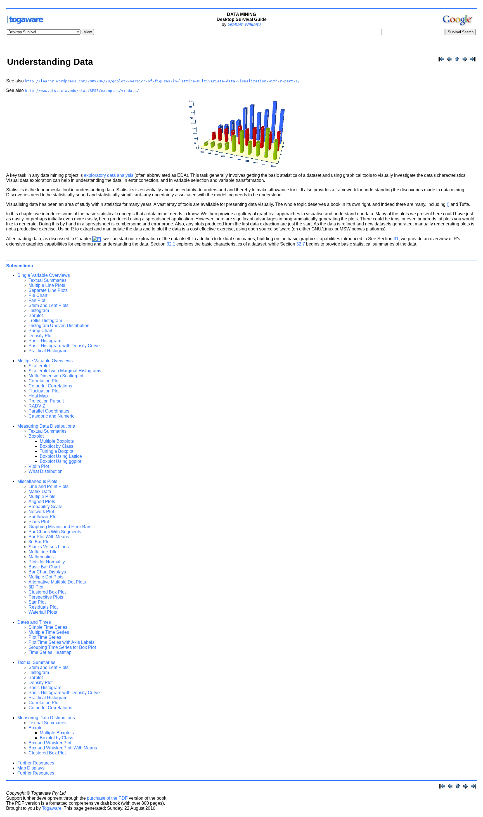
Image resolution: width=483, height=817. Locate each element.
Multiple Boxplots (57, 441)
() (448, 204)
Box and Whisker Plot (50, 742)
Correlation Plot (44, 380)
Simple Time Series (48, 627)
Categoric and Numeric (51, 416)
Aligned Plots (42, 501)
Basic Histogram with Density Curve (64, 345)
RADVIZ (37, 406)
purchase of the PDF (107, 798)
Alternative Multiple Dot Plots (57, 582)
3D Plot (36, 587)
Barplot (36, 315)
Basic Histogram (45, 340)
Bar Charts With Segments (55, 531)
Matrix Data (40, 491)
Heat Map (38, 396)
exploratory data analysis (108, 175)
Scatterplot (39, 365)
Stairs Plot (39, 521)
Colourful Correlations (50, 386)
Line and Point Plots (48, 486)
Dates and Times (34, 622)
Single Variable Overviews (43, 275)
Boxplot (36, 436)
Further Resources (35, 763)
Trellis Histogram (45, 320)
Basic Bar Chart (44, 566)
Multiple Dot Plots (46, 577)
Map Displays (30, 768)
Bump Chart (40, 330)
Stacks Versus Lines (49, 546)
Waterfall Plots (43, 612)
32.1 (171, 244)
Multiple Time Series (49, 632)
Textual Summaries (48, 280)
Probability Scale (45, 506)
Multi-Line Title (43, 551)
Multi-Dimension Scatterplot (56, 375)
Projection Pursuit (46, 401)
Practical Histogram (48, 350)
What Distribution (46, 471)
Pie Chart (38, 295)
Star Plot (37, 602)
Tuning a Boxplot (56, 451)
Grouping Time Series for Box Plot (62, 647)
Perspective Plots (46, 597)
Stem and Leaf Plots (48, 305)
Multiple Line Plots (47, 285)
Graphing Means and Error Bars (60, 526)
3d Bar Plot (40, 541)
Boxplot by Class (56, 446)
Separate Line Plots (48, 290)
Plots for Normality (47, 561)
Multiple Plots (42, 496)
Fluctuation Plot (44, 391)
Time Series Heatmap (50, 652)
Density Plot (41, 335)
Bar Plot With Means (49, 536)
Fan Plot (37, 300)
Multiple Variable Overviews (45, 360)
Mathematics (41, 556)
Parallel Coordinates (49, 411)
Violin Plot (39, 466)
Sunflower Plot (43, 516)
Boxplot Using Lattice (61, 456)
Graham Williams (245, 24)
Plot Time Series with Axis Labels (61, 642)
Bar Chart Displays (47, 572)
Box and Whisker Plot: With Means (63, 747)
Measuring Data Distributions (46, 426)
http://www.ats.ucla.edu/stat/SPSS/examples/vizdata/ (82, 91)
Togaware (51, 808)
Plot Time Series (45, 637)
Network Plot (41, 511)
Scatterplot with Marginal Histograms (65, 370)
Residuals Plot (43, 607)
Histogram (39, 310)
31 (396, 238)
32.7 (300, 244)
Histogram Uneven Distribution (59, 325)
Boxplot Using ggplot (60, 461)
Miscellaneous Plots (37, 481)
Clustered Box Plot (47, 592)
